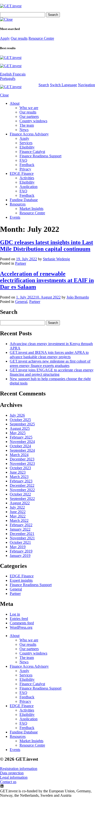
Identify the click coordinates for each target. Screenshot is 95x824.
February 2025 (21, 437)
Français (19, 74)
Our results (19, 38)
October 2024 (20, 446)
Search (43, 85)
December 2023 (22, 459)
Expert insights (21, 580)
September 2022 (22, 498)
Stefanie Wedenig (56, 259)
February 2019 (21, 551)
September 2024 (22, 450)
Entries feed (19, 619)
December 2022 (22, 485)
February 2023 (21, 481)
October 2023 (20, 468)
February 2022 (21, 525)
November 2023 (22, 463)
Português (7, 78)
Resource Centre (41, 38)
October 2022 (20, 494)
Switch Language (63, 85)
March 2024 (19, 455)
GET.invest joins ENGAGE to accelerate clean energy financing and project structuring (52, 372)
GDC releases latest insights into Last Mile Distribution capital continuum (46, 245)
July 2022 (17, 507)
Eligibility (27, 147)
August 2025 (20, 428)
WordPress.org (21, 627)
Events (15, 217)
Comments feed (22, 623)
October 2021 (20, 542)
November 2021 (22, 538)
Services (25, 143)
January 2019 (20, 555)
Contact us (8, 782)
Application (28, 187)
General (21, 302)
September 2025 (22, 424)
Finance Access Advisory (29, 134)
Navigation (86, 85)
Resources (18, 204)
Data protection (12, 773)
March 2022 (19, 520)
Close (4, 95)
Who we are (28, 108)
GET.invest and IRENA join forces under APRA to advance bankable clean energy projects (49, 354)
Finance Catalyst (32, 152)
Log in (15, 614)
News (23, 130)
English (6, 74)
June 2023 (18, 472)
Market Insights (31, 208)
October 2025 (20, 420)
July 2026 (17, 415)
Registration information (18, 769)
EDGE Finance (22, 173)
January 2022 (20, 529)
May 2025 (18, 433)
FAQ (23, 160)
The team (26, 125)
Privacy (25, 169)
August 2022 (20, 503)
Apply (5, 38)
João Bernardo (77, 297)
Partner (20, 263)
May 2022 (18, 516)
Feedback (26, 165)
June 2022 (18, 512)
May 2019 (18, 547)
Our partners (29, 116)
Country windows (33, 121)
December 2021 (22, 534)
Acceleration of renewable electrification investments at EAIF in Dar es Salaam (47, 280)
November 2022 (22, 490)
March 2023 (19, 477)
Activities (26, 178)
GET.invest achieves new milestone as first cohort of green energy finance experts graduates (50, 363)
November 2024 (22, 442)
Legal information (14, 777)
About (14, 103)
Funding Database (24, 200)
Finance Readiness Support (40, 156)
